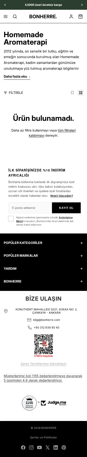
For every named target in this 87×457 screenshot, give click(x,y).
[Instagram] (31, 447)
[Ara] (14, 16)
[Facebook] (23, 447)
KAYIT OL (66, 208)
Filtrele (16, 93)
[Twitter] (47, 447)
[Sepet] (80, 16)
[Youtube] (39, 447)
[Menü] (5, 16)
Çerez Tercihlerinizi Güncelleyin (44, 363)
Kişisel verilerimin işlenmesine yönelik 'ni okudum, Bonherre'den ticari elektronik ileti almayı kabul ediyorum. (44, 221)
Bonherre (48, 428)
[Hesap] (71, 16)
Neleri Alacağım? (61, 196)
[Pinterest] (64, 447)
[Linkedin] (55, 447)
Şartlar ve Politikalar (43, 437)
